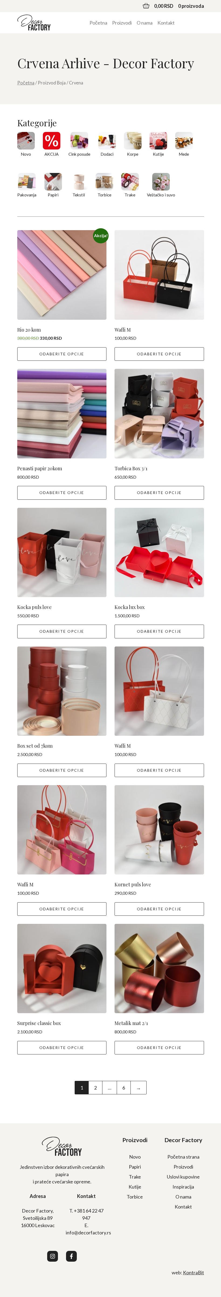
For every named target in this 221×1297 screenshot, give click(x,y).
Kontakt (166, 23)
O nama (145, 23)
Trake (135, 1177)
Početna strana (183, 1157)
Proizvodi (122, 23)
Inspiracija (183, 1187)
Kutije (135, 1187)
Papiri (135, 1167)
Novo (135, 1157)
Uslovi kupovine (183, 1177)
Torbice (135, 1197)
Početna (98, 23)
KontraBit (193, 1272)
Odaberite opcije (61, 354)
